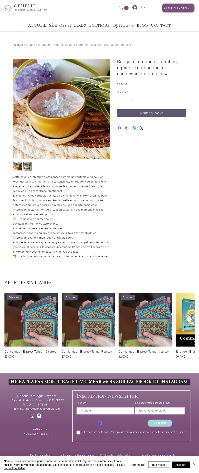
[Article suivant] (189, 319)
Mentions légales (40, 455)
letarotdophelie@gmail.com (42, 409)
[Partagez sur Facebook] (119, 128)
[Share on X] (141, 128)
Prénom (81, 403)
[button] (124, 8)
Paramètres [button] (138, 465)
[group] (99, 328)
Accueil (18, 45)
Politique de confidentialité (115, 455)
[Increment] (131, 99)
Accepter (180, 465)
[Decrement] (120, 99)
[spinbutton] (125, 99)
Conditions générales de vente (158, 455)
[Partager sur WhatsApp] (134, 128)
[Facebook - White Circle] (39, 415)
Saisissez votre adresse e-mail (152, 403)
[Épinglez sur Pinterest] (127, 128)
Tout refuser (159, 465)
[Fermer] (194, 464)
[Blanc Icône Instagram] (32, 415)
